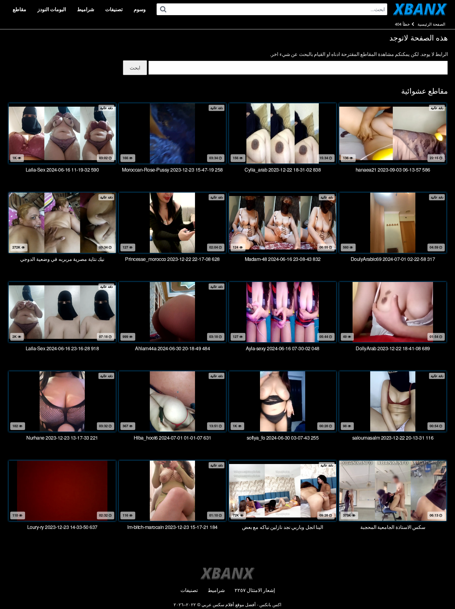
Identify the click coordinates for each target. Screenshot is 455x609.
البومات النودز (51, 9)
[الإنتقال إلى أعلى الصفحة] (438, 589)
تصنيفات (114, 9)
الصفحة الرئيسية (432, 24)
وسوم (140, 9)
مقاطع (19, 9)
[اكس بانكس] (420, 9)
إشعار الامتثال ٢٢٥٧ (255, 590)
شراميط (85, 9)
